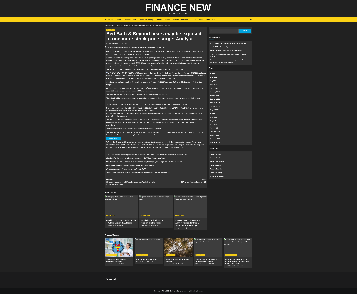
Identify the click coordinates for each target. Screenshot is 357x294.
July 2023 (213, 113)
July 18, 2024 (121, 263)
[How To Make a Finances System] (149, 247)
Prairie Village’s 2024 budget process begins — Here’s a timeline (228, 55)
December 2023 (215, 99)
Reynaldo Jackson (112, 43)
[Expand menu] (214, 20)
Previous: (130, 182)
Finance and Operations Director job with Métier (226, 50)
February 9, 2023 (123, 43)
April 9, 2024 (240, 265)
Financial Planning (146, 20)
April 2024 (213, 84)
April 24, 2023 (156, 225)
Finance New (178, 7)
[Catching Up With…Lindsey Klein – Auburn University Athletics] (121, 206)
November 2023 (215, 102)
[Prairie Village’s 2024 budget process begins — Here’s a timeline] (208, 247)
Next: (193, 181)
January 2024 (214, 95)
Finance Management (217, 161)
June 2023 (213, 117)
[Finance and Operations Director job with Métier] (178, 247)
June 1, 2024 (151, 261)
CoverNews (190, 291)
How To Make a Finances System (220, 47)
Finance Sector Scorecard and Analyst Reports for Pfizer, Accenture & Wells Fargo (188, 222)
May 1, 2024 (180, 263)
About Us (209, 20)
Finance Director (196, 20)
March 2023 (214, 128)
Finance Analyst (130, 20)
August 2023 (214, 110)
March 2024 (214, 88)
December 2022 (215, 139)
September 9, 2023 (122, 225)
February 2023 (215, 131)
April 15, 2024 (211, 263)
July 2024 (213, 73)
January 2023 (214, 135)
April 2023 (213, 124)
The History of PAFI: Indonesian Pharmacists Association (228, 43)
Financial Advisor (163, 20)
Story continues (113, 138)
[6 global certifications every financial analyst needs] (156, 206)
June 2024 (213, 77)
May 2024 (213, 81)
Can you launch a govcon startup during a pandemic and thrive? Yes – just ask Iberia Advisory (228, 61)
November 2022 (215, 142)
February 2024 (215, 92)
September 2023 (215, 106)
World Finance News (113, 20)
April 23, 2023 (191, 228)
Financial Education (180, 20)
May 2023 (213, 121)
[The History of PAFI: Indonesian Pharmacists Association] (119, 247)
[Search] (251, 19)
